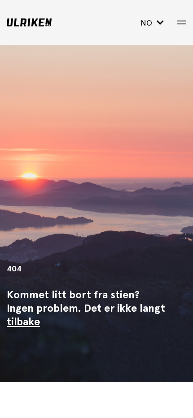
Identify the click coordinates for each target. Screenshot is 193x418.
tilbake (23, 321)
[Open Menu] (181, 22)
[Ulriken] (44, 22)
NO (147, 22)
